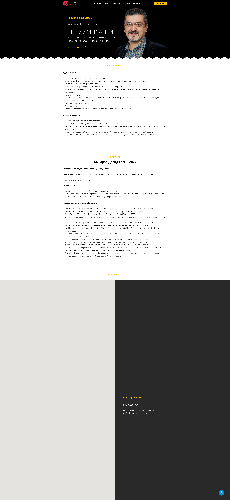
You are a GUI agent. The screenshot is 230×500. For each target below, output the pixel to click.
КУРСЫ (92, 3)
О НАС (99, 3)
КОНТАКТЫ (136, 3)
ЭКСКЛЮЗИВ (160, 3)
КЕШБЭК (107, 3)
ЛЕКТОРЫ (116, 3)
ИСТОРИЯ (126, 3)
